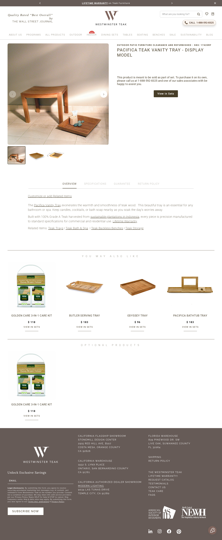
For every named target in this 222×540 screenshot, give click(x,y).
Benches (159, 34)
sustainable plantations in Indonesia (114, 217)
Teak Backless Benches (107, 228)
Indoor (92, 34)
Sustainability (191, 34)
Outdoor (76, 34)
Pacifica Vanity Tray (47, 205)
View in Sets (166, 93)
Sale (173, 34)
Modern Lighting (91, 486)
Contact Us (157, 487)
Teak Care (155, 491)
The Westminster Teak (165, 472)
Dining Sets (109, 34)
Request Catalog (161, 479)
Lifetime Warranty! (163, 476)
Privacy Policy (57, 502)
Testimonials (158, 483)
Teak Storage (134, 228)
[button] (40, 3)
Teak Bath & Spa (77, 228)
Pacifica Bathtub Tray (190, 315)
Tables (127, 34)
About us (15, 34)
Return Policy (159, 461)
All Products (55, 34)
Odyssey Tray (137, 315)
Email (13, 480)
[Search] (198, 14)
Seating (142, 34)
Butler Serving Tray (84, 315)
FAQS (151, 495)
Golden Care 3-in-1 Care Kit (31, 315)
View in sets (32, 327)
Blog (209, 34)
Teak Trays (55, 228)
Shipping (154, 457)
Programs (33, 34)
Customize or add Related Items (50, 196)
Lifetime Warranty (125, 221)
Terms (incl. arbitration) (38, 502)
